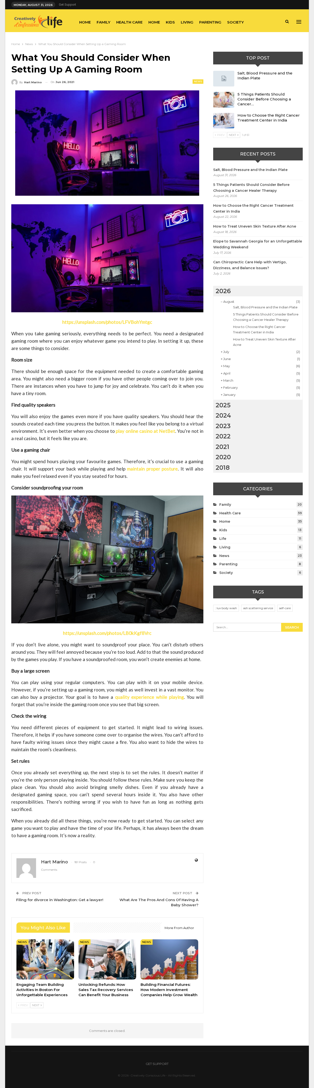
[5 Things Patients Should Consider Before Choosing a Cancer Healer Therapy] (223, 100)
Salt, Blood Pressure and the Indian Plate (250, 170)
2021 (222, 446)
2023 (223, 426)
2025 (223, 405)
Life (222, 538)
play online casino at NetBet (145, 431)
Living (187, 22)
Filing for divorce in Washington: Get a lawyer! (59, 899)
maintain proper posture (152, 468)
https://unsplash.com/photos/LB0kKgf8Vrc (107, 633)
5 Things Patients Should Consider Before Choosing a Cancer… (264, 99)
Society (235, 22)
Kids (170, 22)
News (198, 81)
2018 (223, 467)
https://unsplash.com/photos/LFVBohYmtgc (107, 322)
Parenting (210, 22)
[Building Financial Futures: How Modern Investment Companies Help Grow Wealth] (169, 959)
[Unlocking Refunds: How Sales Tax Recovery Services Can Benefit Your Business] (107, 959)
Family (103, 22)
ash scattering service (258, 608)
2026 (223, 291)
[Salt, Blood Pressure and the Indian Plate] (223, 78)
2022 (223, 436)
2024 (223, 415)
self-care (285, 608)
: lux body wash (226, 608)
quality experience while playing (149, 697)
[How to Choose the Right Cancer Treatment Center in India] (223, 121)
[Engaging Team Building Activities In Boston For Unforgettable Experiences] (45, 959)
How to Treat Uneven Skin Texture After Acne (254, 226)
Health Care (129, 22)
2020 (223, 457)
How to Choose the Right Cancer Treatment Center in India (268, 117)
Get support (67, 4)
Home (85, 22)
